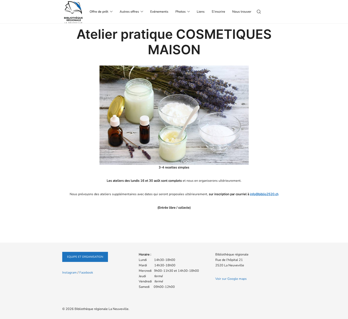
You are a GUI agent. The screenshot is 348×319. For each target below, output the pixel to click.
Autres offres (129, 11)
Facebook (86, 272)
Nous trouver (241, 11)
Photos (180, 11)
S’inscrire (218, 11)
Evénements (159, 11)
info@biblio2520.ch (264, 194)
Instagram (69, 272)
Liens (201, 11)
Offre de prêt (99, 11)
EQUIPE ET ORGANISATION (85, 257)
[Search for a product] (258, 11)
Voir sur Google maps (231, 279)
